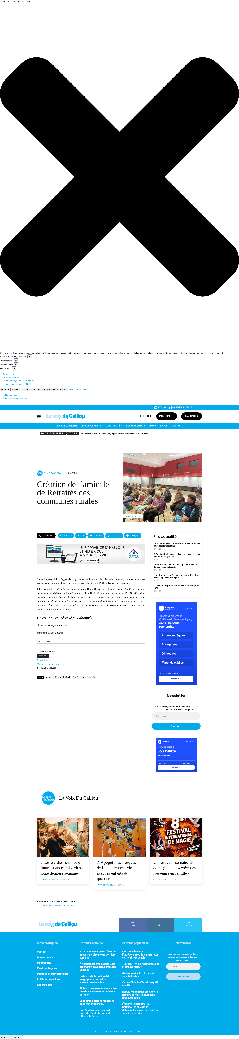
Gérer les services (11, 377)
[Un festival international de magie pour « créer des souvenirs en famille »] (176, 837)
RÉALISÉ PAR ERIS (136, 1031)
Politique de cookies (12, 395)
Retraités (91, 677)
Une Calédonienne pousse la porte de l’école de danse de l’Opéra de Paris (95, 1013)
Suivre (161, 919)
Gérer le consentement (11, 1037)
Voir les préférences (31, 389)
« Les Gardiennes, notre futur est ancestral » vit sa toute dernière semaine (62, 867)
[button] (119, 177)
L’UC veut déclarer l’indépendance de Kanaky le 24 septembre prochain (140, 954)
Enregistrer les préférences (54, 389)
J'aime (133, 919)
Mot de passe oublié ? (48, 663)
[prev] (193, 433)
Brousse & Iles (133, 516)
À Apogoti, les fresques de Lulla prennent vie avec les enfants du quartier (177, 555)
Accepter (5, 389)
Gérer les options (10, 374)
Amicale (49, 677)
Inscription (42, 659)
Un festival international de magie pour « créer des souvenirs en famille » (175, 565)
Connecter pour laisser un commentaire (56, 905)
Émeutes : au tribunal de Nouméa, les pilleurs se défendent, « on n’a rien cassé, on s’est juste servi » (140, 1009)
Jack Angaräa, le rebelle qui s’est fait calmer (138, 975)
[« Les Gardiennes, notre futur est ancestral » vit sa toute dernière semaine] (63, 837)
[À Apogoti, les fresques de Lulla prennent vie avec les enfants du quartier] (119, 837)
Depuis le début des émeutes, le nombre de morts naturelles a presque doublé (140, 995)
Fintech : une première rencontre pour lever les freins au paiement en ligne (115, 434)
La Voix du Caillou (52, 473)
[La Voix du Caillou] (40, 473)
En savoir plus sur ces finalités (16, 384)
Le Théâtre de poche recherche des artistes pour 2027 (97, 1002)
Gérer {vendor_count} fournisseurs (18, 380)
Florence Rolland (62, 677)
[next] (197, 433)
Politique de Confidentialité (15, 398)
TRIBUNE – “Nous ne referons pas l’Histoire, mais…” (140, 966)
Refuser (15, 389)
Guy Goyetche (79, 677)
